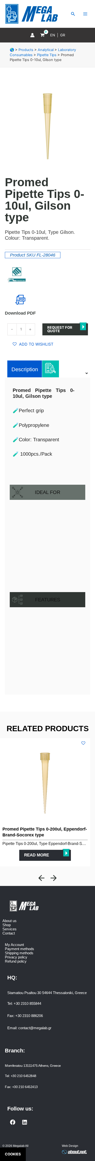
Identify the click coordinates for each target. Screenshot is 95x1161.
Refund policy (16, 961)
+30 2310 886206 (29, 1016)
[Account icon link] (32, 35)
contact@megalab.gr (34, 1028)
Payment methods (19, 949)
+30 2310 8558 (25, 1003)
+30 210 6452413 (25, 1087)
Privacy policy (16, 957)
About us (9, 921)
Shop (6, 925)
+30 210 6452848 (23, 1076)
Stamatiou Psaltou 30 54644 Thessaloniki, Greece (47, 993)
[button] (41, 878)
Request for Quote (59, 329)
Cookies (13, 1154)
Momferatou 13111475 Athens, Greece (33, 1066)
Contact (8, 933)
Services (9, 929)
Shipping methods (19, 953)
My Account (14, 945)
